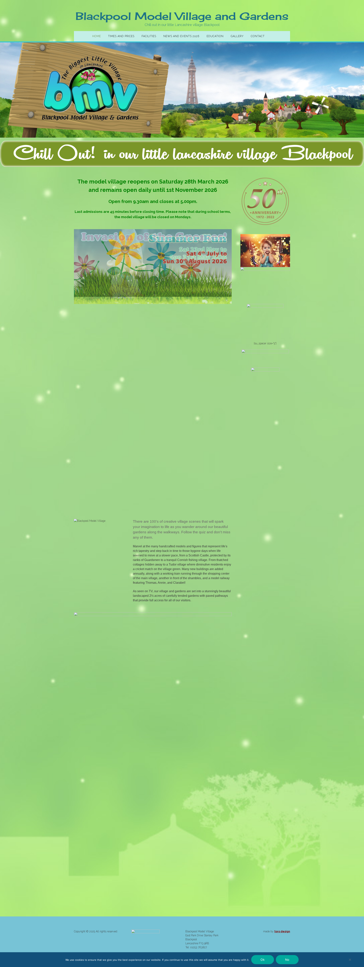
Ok (262, 960)
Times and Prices (121, 36)
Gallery (237, 36)
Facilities (149, 36)
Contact (258, 36)
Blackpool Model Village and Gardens (182, 16)
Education (215, 36)
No (287, 960)
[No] (349, 960)
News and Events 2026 (181, 36)
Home (96, 36)
